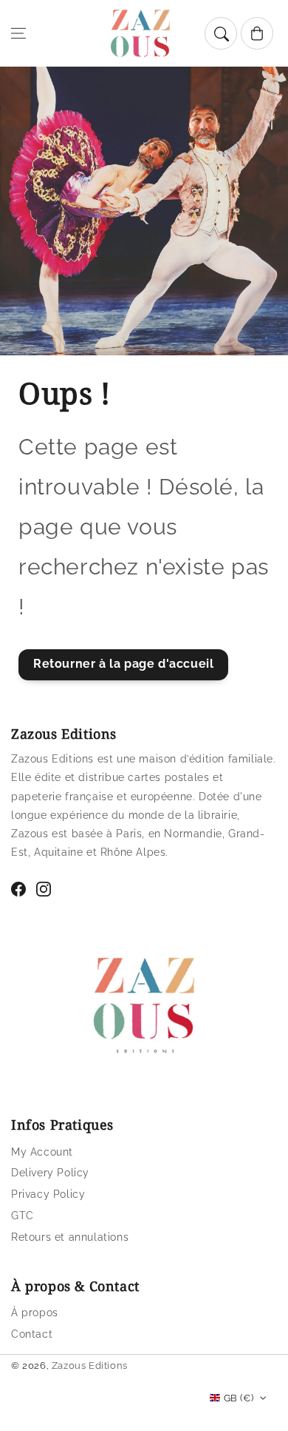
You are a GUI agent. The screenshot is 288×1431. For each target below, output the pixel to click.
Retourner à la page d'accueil (123, 664)
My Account (42, 1152)
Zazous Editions (90, 1365)
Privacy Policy (48, 1194)
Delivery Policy (50, 1173)
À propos (34, 1312)
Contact (31, 1334)
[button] (18, 33)
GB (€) (238, 1398)
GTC (22, 1215)
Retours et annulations (69, 1237)
